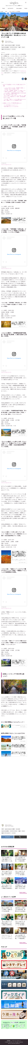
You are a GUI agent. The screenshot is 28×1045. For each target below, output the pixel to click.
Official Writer (8, 41)
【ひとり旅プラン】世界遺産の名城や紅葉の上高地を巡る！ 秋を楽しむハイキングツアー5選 (13, 35)
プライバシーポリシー (16, 1040)
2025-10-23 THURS (9, 42)
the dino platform (16, 1043)
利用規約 (8, 1040)
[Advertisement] (14, 778)
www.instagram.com (6, 164)
